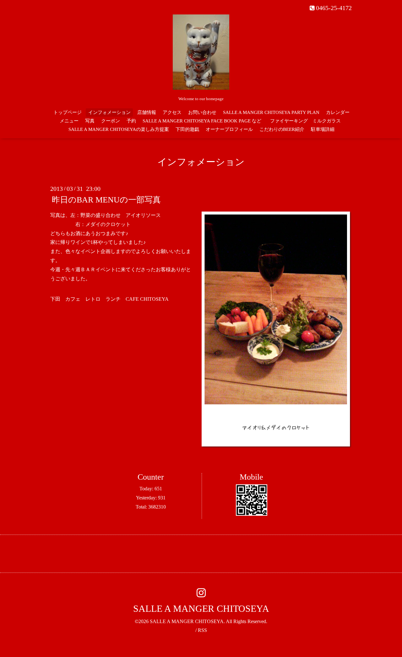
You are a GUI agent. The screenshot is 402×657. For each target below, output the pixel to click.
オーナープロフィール (229, 129)
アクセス (172, 112)
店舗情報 (146, 112)
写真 (90, 120)
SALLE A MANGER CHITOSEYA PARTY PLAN (271, 112)
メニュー (69, 120)
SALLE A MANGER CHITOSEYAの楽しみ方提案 (118, 129)
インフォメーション (109, 112)
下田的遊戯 (187, 129)
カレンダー (338, 112)
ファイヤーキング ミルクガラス (307, 120)
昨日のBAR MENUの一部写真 (106, 199)
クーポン (110, 120)
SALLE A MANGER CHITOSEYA (201, 608)
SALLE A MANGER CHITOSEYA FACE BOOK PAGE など (202, 120)
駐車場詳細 (322, 129)
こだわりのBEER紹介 (281, 129)
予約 (131, 120)
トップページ (67, 112)
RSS (202, 630)
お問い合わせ (202, 112)
